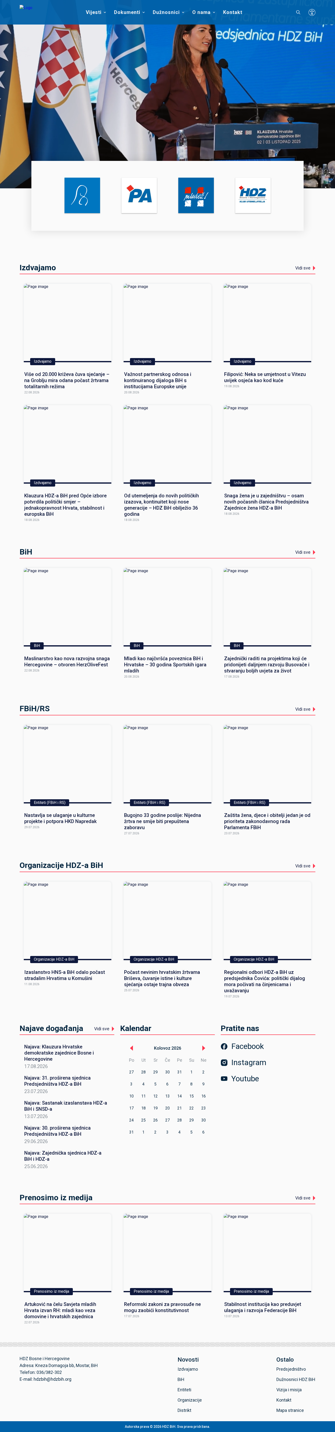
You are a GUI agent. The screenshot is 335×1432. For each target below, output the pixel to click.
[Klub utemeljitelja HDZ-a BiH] (253, 196)
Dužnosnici (166, 12)
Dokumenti (127, 12)
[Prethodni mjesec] (131, 1048)
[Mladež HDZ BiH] (196, 196)
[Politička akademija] (139, 196)
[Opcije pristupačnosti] (312, 12)
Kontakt (232, 12)
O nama (201, 12)
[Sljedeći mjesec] (204, 1048)
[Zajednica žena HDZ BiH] (82, 196)
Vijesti (94, 12)
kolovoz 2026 (167, 1048)
